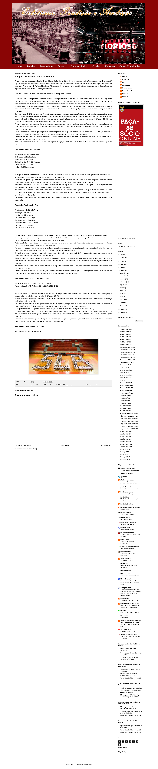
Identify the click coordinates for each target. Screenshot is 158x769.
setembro (123, 282)
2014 (122, 309)
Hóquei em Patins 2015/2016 (129, 421)
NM (123, 82)
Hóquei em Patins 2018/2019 (129, 429)
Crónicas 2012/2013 (126, 365)
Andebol (31, 66)
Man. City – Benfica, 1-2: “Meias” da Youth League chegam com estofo (130, 624)
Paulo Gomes (126, 85)
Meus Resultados (125, 570)
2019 (122, 258)
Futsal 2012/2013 (125, 396)
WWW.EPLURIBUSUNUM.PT (128, 529)
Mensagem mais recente (23, 445)
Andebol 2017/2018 (126, 342)
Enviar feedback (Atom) (30, 449)
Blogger (89, 764)
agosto (122, 285)
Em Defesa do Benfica (127, 533)
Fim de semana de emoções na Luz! (131, 653)
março (122, 299)
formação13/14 (125, 449)
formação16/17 (125, 457)
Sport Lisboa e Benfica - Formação (130, 620)
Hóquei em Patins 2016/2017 (129, 424)
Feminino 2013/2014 (126, 383)
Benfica (47, 385)
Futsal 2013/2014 (125, 398)
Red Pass (123, 610)
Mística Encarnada (126, 579)
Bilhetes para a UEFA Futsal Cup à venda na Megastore (130, 696)
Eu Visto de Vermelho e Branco (129, 547)
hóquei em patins (77, 385)
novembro (123, 276)
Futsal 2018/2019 (125, 411)
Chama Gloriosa (125, 517)
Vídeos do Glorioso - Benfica (129, 634)
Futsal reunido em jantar (127, 688)
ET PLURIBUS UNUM (126, 519)
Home (19, 66)
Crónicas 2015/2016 (126, 373)
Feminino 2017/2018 (126, 393)
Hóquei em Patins (78, 66)
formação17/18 (125, 459)
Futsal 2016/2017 (125, 406)
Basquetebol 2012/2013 (127, 347)
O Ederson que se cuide (127, 514)
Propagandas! (124, 617)
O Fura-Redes (124, 598)
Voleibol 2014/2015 (126, 436)
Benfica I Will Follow (126, 504)
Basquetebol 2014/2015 (127, 352)
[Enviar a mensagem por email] (44, 382)
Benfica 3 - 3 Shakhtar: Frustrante (130, 612)
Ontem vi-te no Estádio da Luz (129, 603)
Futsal (61, 66)
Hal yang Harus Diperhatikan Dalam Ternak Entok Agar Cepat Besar (129, 582)
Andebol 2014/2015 (126, 334)
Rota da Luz (124, 615)
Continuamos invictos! (127, 560)
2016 (122, 267)
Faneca (124, 76)
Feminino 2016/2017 (126, 390)
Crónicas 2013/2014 (126, 367)
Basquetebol (46, 66)
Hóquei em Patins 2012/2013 (129, 413)
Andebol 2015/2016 (126, 337)
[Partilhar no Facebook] (50, 382)
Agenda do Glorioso (126, 473)
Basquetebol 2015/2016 (127, 355)
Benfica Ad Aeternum (126, 492)
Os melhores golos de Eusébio (129, 600)
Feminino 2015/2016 (126, 388)
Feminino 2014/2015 (126, 385)
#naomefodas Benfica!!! (127, 468)
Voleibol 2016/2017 (126, 442)
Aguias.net (123, 477)
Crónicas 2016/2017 (126, 375)
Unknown (125, 94)
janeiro (122, 305)
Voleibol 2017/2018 (126, 444)
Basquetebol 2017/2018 (127, 360)
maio (121, 293)
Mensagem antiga (105, 445)
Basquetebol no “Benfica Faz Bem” (131, 669)
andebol (34, 385)
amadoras (28, 385)
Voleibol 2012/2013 (126, 431)
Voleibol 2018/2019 (126, 447)
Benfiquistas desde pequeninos (130, 507)
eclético (64, 385)
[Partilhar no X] (48, 382)
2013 (122, 312)
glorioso (69, 385)
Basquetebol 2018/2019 (127, 362)
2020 (122, 255)
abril (121, 296)
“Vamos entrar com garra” (128, 649)
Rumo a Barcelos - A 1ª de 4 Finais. (130, 489)
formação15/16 (125, 454)
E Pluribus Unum (125, 528)
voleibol (96, 385)
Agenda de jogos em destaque (129, 576)
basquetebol (41, 385)
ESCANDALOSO (124, 509)
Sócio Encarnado (125, 629)
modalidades (87, 385)
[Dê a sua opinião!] (46, 382)
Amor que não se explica (127, 524)
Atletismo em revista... (127, 480)
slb (92, 385)
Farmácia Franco (125, 552)
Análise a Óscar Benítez (127, 548)
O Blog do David (125, 588)
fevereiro (123, 302)
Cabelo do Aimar (125, 512)
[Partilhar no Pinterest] (52, 382)
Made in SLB (124, 564)
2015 (122, 270)
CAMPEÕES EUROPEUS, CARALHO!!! (130, 470)
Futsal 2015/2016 (125, 403)
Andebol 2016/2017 (126, 339)
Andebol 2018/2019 (126, 344)
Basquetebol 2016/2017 (127, 357)
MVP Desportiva (125, 574)
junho (122, 291)
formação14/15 (125, 452)
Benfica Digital (124, 497)
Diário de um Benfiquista (128, 522)
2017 (122, 264)
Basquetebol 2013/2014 (127, 350)
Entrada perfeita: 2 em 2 (127, 631)
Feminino (110, 66)
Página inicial (65, 445)
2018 (122, 261)
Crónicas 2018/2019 (126, 380)
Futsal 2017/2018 (125, 408)
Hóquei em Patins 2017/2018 (129, 426)
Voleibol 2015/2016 (126, 439)
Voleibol (96, 66)
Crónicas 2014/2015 (55, 385)
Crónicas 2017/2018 (126, 378)
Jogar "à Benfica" (125, 558)
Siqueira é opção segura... (128, 494)
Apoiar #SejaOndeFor (126, 678)
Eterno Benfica (124, 540)
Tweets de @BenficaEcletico (126, 238)
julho (121, 288)
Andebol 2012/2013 (126, 329)
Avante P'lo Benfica (126, 487)
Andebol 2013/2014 (126, 332)
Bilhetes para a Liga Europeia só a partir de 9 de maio (130, 708)
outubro (122, 279)
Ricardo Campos (127, 88)
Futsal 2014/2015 (125, 401)
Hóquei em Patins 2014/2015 (129, 419)
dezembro (123, 273)
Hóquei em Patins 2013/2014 (129, 416)
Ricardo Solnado (127, 91)
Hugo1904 (125, 79)
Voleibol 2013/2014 (126, 434)
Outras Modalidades (129, 66)
